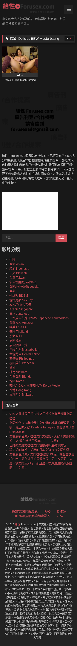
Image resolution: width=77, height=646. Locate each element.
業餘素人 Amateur (21, 322)
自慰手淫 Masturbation (24, 349)
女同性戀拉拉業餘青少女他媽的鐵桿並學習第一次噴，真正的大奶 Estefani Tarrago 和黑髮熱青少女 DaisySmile (42, 427)
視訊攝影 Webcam (21, 363)
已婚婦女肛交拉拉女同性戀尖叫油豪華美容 (37, 445)
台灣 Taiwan (17, 277)
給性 (17, 524)
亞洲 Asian (16, 264)
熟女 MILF (16, 336)
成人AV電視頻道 (20, 304)
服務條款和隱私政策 (24, 511)
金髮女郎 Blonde (20, 376)
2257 (60, 516)
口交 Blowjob (18, 273)
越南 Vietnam (18, 372)
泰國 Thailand (18, 331)
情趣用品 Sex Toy (21, 300)
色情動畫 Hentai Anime (24, 354)
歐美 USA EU (18, 327)
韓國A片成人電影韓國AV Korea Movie (34, 385)
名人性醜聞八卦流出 (22, 282)
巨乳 (12, 291)
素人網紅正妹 (18, 345)
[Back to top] (65, 635)
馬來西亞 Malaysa (21, 394)
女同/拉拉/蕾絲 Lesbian (24, 286)
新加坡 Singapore (21, 309)
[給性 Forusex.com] (31, 9)
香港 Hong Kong (20, 390)
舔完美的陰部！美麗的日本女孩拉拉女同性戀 (39, 449)
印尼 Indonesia (19, 268)
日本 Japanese (19, 313)
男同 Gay (15, 340)
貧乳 (12, 367)
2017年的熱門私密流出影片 (31, 516)
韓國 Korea (16, 381)
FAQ (47, 511)
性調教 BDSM (18, 295)
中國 (12, 259)
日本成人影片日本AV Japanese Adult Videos (39, 318)
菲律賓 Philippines (21, 358)
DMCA (61, 511)
